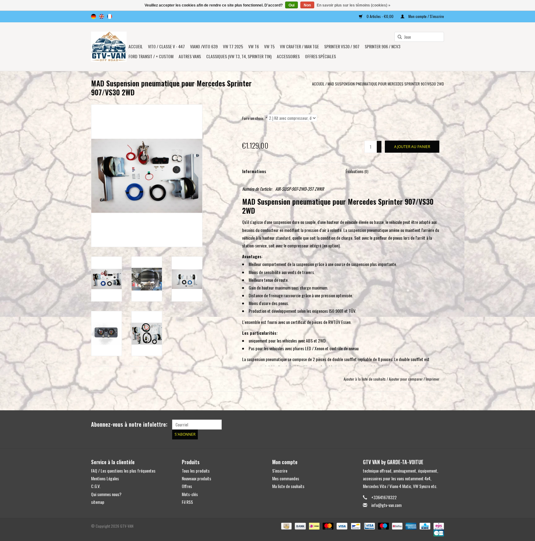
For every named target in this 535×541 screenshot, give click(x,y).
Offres (187, 486)
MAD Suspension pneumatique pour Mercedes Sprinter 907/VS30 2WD (386, 83)
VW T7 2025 (233, 46)
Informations (254, 171)
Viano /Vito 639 (204, 46)
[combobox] (419, 37)
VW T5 (269, 46)
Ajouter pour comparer (406, 379)
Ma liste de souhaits (288, 486)
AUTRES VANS (190, 56)
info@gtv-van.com (386, 505)
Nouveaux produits (196, 478)
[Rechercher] (397, 37)
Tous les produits (196, 470)
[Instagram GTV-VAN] (439, 425)
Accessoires (288, 56)
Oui (291, 5)
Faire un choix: (254, 118)
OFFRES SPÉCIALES (320, 56)
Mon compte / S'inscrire (425, 16)
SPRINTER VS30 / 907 (341, 46)
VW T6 (253, 46)
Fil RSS (187, 502)
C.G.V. (95, 486)
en (101, 16)
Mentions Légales (105, 478)
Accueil (135, 46)
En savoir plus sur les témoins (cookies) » (353, 5)
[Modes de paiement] (286, 525)
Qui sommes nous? (106, 494)
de (93, 16)
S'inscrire (279, 470)
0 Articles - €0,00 (380, 16)
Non (307, 5)
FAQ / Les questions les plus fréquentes (123, 470)
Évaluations (357, 171)
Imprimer (432, 379)
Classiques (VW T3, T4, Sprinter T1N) (239, 56)
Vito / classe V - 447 (166, 46)
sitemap (97, 502)
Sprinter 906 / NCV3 (382, 46)
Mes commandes (285, 478)
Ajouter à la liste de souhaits (365, 379)
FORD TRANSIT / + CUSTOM (150, 56)
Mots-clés (190, 494)
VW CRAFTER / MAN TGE (299, 46)
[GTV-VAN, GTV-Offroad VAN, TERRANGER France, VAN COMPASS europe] (109, 47)
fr (109, 16)
